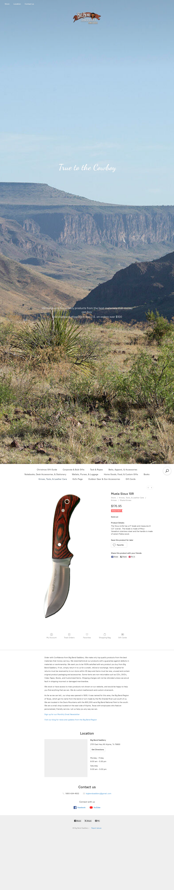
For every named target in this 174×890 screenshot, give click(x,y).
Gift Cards (131, 479)
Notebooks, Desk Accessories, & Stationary (45, 474)
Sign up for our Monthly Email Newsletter (62, 714)
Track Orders (69, 637)
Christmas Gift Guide (47, 469)
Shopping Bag (105, 637)
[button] (119, 545)
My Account (52, 637)
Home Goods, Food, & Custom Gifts (121, 474)
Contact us (29, 4)
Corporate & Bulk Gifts (73, 469)
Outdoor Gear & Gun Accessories (104, 479)
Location (17, 4)
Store (7, 4)
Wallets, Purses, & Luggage (85, 474)
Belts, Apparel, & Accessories (123, 469)
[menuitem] (148, 487)
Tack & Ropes (96, 469)
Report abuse (96, 828)
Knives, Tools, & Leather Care (53, 479)
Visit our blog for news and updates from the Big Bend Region (70, 720)
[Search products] (167, 471)
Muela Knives (125, 500)
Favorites (87, 637)
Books (146, 474)
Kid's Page (78, 479)
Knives (114, 500)
